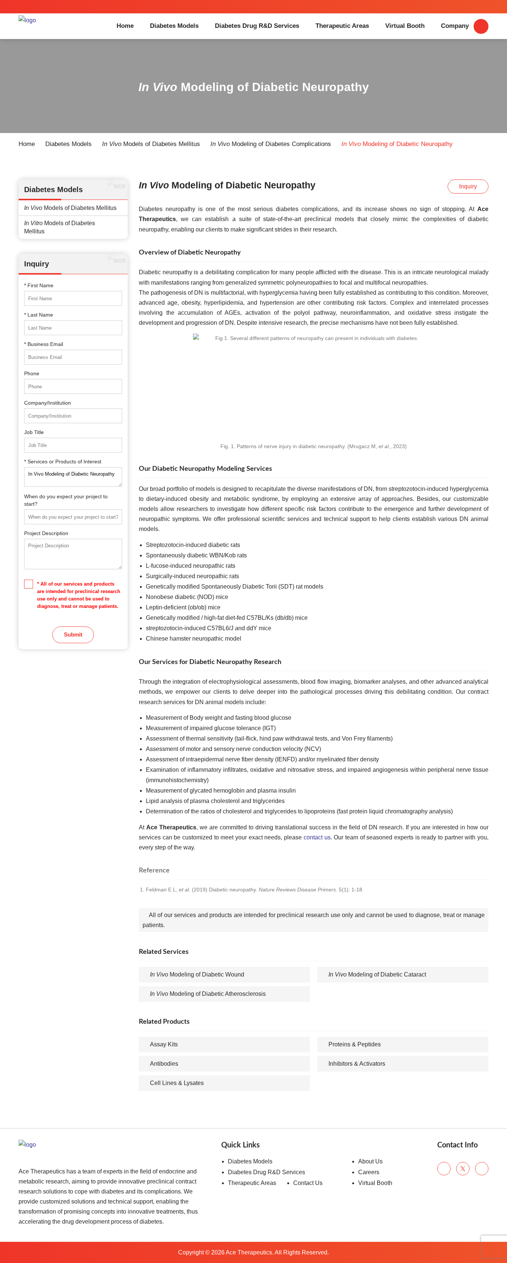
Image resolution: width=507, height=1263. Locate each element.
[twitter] (463, 1168)
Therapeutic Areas (342, 25)
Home (125, 25)
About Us (370, 1161)
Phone (31, 373)
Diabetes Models (174, 25)
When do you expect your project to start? (66, 500)
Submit (73, 634)
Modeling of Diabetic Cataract (377, 974)
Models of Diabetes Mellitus (151, 144)
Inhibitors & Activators (356, 1063)
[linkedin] (481, 1168)
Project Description (46, 533)
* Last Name (38, 315)
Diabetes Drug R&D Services (257, 25)
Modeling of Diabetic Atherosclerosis (208, 994)
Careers (368, 1172)
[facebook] (444, 1168)
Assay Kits (164, 1044)
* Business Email (43, 344)
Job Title (34, 432)
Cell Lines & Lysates (177, 1083)
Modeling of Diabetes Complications (270, 144)
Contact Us (308, 1183)
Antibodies (164, 1063)
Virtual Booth (405, 25)
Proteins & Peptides (354, 1044)
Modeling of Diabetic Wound (197, 974)
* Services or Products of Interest (62, 461)
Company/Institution (47, 403)
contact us (317, 837)
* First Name (38, 285)
